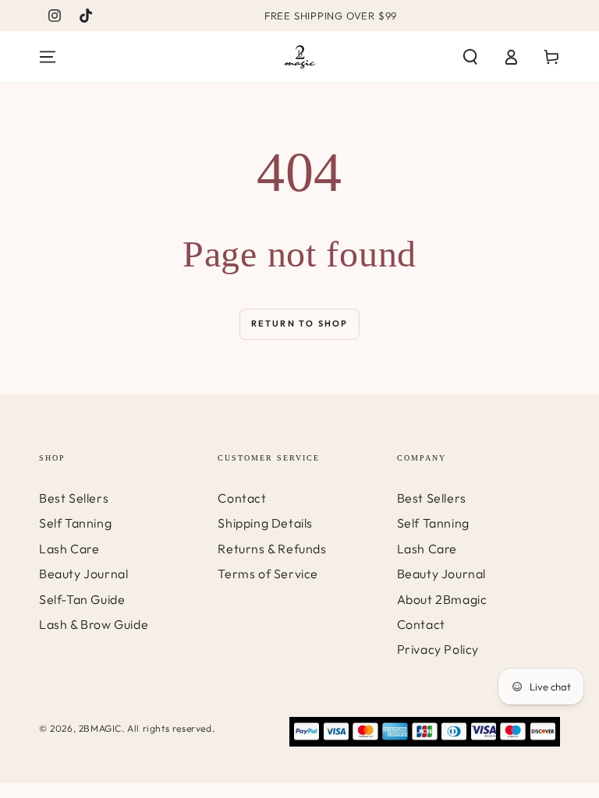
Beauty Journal (83, 573)
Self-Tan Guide (82, 599)
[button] (470, 57)
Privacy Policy (438, 649)
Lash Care (69, 548)
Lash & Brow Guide (93, 624)
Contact (242, 498)
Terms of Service (268, 573)
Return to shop (300, 323)
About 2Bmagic (442, 599)
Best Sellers (73, 498)
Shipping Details (265, 523)
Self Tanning (75, 523)
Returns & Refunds (272, 548)
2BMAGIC (100, 728)
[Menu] (47, 57)
